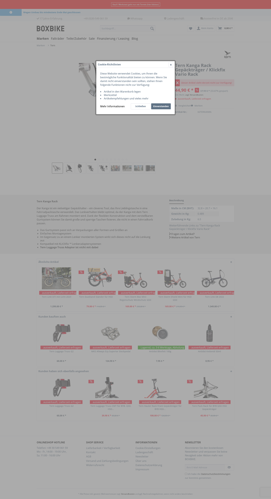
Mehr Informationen (112, 106)
